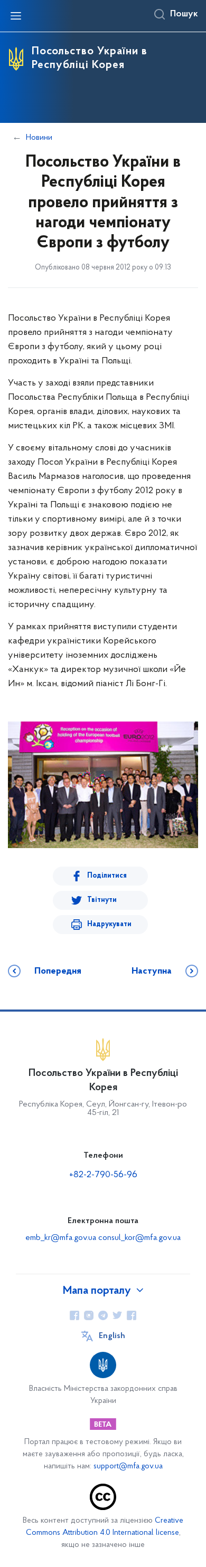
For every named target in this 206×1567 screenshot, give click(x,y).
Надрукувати (109, 924)
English (112, 1336)
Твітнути (102, 900)
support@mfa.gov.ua (128, 1466)
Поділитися (107, 876)
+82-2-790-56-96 (103, 1175)
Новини (39, 137)
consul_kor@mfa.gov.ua (139, 1238)
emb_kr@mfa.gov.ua (60, 1238)
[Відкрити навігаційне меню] (16, 16)
